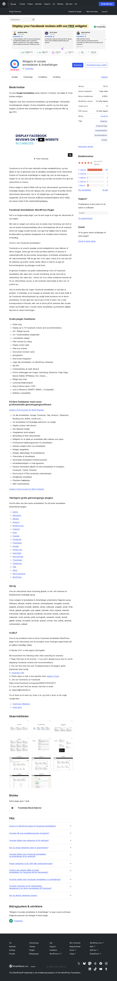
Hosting (12, 950)
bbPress (94, 950)
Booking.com (18, 526)
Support (104, 77)
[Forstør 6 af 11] (70, 741)
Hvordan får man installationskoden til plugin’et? (29, 833)
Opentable (17, 553)
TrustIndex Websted (21, 704)
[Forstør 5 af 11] (48, 741)
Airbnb (15, 512)
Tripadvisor (17, 563)
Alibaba (16, 519)
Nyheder (12, 946)
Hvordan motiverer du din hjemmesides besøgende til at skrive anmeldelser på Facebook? (30, 887)
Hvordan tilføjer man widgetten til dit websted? (29, 840)
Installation (42, 77)
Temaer (32, 946)
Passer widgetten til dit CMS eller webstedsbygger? (31, 864)
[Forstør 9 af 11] (70, 758)
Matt (92, 946)
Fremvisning (33, 943)
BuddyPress (95, 954)
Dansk (33, 966)
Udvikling (56, 77)
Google (16, 546)
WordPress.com (97, 943)
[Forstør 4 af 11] (26, 741)
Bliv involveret (75, 943)
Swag (73, 954)
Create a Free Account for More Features (26, 410)
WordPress (17, 577)
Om (10, 943)
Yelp (14, 567)
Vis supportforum (85, 218)
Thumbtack (17, 560)
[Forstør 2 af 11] (48, 723)
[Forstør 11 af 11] (48, 775)
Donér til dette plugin (87, 241)
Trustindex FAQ (17, 673)
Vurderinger (28, 77)
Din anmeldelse (84, 190)
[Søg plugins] (33, 19)
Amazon (16, 522)
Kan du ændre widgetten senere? (23, 895)
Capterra (16, 529)
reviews (104, 140)
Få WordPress (107, 4)
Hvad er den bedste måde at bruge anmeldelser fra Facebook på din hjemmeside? (28, 871)
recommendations (100, 135)
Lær (51, 943)
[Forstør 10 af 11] (26, 775)
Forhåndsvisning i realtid (96, 65)
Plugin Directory (15, 11)
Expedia (16, 536)
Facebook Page (101, 126)
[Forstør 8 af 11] (48, 758)
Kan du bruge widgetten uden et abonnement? (28, 848)
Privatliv (12, 954)
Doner (73, 950)
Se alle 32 (104, 116)
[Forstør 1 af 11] (26, 723)
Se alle (105, 190)
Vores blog (17, 707)
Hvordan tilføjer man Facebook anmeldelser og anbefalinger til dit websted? (27, 855)
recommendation (101, 130)
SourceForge (18, 556)
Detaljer (15, 77)
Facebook (17, 539)
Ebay (15, 532)
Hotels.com (17, 550)
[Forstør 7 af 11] (26, 758)
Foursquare (17, 543)
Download (78, 65)
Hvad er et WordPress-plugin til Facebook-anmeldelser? (32, 826)
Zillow (15, 570)
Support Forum (53, 676)
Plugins (32, 950)
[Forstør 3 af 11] (70, 723)
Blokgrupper (34, 954)
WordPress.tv (56, 954)
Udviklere (53, 950)
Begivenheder (75, 946)
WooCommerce (19, 574)
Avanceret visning (85, 146)
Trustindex (29, 68)
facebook (103, 121)
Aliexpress (17, 515)
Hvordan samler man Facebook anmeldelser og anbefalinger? (35, 879)
